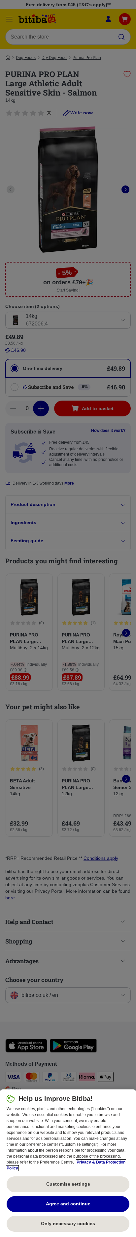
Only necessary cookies (68, 1223)
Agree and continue (68, 1203)
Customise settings (68, 1184)
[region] (68, 1163)
